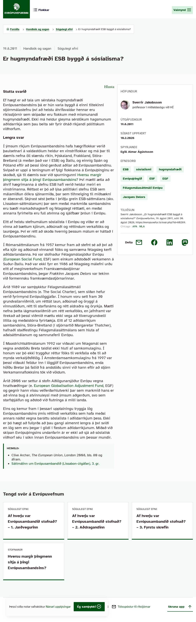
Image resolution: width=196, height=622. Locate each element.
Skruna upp (176, 607)
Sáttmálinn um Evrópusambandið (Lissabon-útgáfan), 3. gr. (55, 463)
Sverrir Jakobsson (147, 102)
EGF (165, 179)
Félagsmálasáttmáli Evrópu (143, 188)
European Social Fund (23, 259)
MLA (142, 226)
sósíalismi (143, 169)
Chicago (125, 226)
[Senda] (139, 242)
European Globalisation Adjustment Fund (68, 385)
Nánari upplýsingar (58, 607)
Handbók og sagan (37, 48)
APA (134, 226)
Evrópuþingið (132, 179)
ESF (152, 179)
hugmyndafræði (170, 169)
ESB (125, 169)
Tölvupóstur (134, 607)
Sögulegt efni (68, 48)
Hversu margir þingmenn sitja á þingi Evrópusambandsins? (52, 177)
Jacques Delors (134, 197)
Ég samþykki (87, 607)
